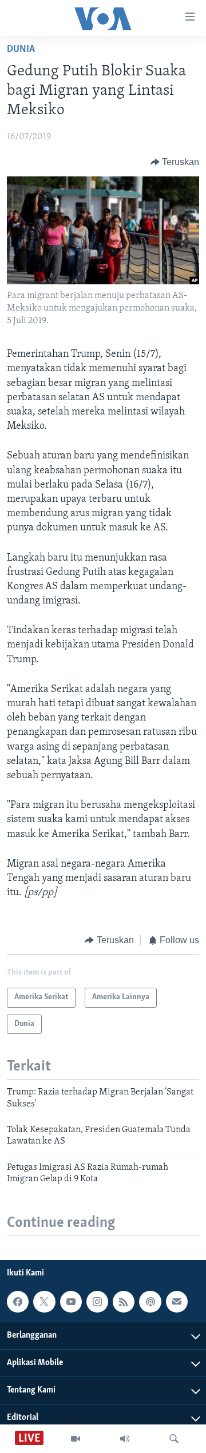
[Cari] (174, 1438)
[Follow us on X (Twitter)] (44, 1302)
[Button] (175, 162)
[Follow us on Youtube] (71, 1302)
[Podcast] (150, 1302)
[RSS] (123, 1302)
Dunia (21, 50)
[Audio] (125, 1438)
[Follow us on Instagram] (97, 1302)
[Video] (75, 1438)
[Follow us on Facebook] (18, 1302)
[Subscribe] (177, 1302)
